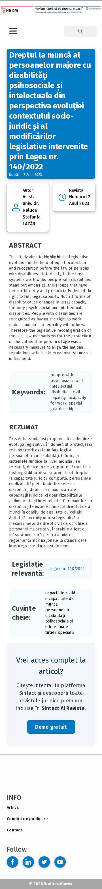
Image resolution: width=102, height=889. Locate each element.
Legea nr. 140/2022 (67, 568)
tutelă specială (59, 632)
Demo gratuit (51, 727)
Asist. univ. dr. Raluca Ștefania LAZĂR (32, 210)
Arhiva (13, 807)
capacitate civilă (60, 593)
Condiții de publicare (27, 818)
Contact (14, 830)
